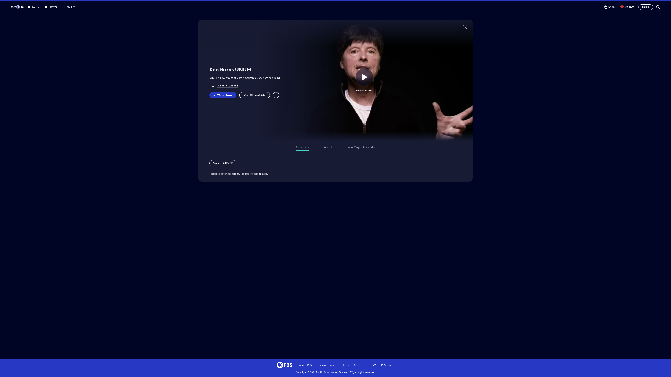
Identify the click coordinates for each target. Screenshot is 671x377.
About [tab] (328, 147)
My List (71, 7)
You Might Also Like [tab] (361, 147)
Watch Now (224, 95)
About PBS (305, 365)
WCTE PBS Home (383, 365)
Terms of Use (351, 365)
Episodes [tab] (302, 147)
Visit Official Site (254, 95)
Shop (611, 7)
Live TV (35, 7)
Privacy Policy (327, 365)
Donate (629, 7)
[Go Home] (465, 27)
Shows (53, 7)
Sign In (646, 7)
